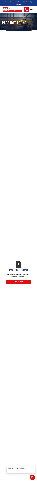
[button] (31, 9)
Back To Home (18, 282)
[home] (12, 9)
